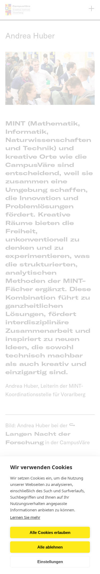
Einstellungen (50, 561)
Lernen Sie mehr (25, 517)
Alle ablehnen (50, 547)
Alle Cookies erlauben (50, 532)
